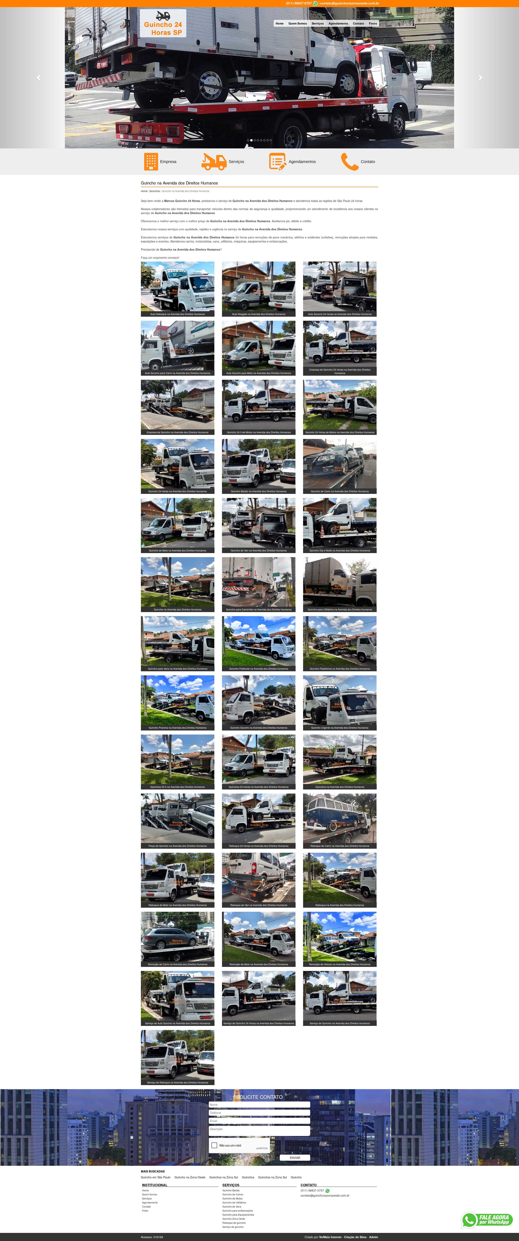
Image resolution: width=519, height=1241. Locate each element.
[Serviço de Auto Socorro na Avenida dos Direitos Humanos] (177, 998)
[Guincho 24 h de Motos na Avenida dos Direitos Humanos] (259, 407)
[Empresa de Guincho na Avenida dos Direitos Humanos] (177, 407)
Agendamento (338, 23)
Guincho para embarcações (237, 1210)
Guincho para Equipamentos (238, 1214)
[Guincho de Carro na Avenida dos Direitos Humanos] (340, 466)
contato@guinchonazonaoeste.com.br (349, 3)
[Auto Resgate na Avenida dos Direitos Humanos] (259, 289)
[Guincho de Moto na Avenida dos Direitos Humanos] (177, 525)
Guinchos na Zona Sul (223, 1177)
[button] (39, 77)
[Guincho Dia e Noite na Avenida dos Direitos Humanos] (340, 525)
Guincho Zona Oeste (233, 1218)
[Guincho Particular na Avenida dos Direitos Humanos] (259, 643)
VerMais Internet (330, 1237)
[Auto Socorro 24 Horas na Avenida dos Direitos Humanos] (340, 289)
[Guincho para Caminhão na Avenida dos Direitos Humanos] (259, 584)
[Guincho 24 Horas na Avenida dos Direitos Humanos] (177, 466)
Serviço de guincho (233, 1226)
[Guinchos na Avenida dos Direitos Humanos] (340, 761)
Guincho (296, 1177)
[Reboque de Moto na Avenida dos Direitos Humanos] (177, 880)
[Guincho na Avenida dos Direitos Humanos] (177, 584)
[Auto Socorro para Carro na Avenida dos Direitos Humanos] (177, 348)
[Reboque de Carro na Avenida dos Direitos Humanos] (340, 821)
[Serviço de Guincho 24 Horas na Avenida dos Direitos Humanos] (259, 998)
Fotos (373, 23)
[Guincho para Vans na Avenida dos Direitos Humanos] (177, 643)
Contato (358, 23)
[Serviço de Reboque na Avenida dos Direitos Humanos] (177, 1057)
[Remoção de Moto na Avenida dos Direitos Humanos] (259, 939)
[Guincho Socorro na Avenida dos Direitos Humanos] (259, 702)
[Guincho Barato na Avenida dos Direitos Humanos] (259, 466)
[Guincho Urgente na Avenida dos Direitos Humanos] (340, 702)
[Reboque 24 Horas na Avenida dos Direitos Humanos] (259, 821)
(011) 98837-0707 (299, 3)
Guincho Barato (231, 1190)
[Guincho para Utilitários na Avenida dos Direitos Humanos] (340, 584)
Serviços (318, 23)
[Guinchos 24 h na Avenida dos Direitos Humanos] (177, 761)
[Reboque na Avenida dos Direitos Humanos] (340, 880)
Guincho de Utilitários (234, 1202)
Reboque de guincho (234, 1222)
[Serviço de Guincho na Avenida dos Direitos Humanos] (340, 998)
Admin (373, 1237)
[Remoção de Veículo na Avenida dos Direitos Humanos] (340, 939)
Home (280, 23)
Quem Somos (297, 23)
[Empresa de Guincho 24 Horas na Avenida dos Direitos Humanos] (340, 348)
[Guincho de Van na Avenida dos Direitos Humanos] (259, 525)
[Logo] (163, 23)
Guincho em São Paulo (155, 1177)
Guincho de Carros (232, 1194)
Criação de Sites (355, 1237)
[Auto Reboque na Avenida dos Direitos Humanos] (177, 289)
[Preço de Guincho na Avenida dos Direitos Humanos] (177, 821)
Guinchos (154, 191)
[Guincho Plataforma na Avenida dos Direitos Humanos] (340, 643)
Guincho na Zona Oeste (190, 1177)
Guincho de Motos (232, 1198)
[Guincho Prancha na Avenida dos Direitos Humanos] (177, 702)
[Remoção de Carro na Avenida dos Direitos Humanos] (177, 939)
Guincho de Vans (231, 1206)
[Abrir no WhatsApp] (315, 3)
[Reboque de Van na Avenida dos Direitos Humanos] (259, 880)
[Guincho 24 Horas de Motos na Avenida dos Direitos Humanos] (340, 407)
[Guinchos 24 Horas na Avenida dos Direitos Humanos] (259, 761)
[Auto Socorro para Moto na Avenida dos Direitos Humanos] (259, 348)
